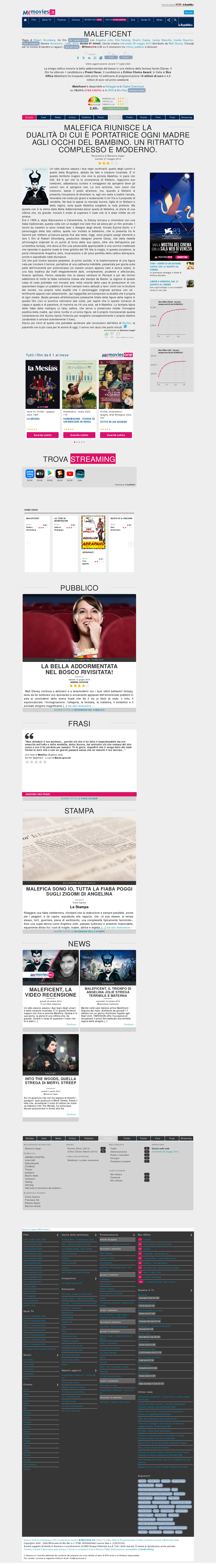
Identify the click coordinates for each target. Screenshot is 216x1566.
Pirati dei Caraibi (167, 1506)
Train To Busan (106, 1253)
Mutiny (103, 1357)
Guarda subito (43, 435)
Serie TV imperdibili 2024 (35, 1320)
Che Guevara (155, 1532)
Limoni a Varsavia (69, 1253)
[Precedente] (27, 544)
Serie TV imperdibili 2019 (35, 1344)
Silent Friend (105, 1284)
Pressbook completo (120, 1161)
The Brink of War (69, 1401)
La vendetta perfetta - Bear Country (77, 1249)
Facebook (115, 1177)
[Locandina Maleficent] (35, 203)
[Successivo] (131, 544)
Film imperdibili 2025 (33, 1244)
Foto (158, 117)
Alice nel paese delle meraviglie (172, 1528)
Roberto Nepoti (32, 1202)
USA (68, 43)
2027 (26, 1239)
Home (27, 1540)
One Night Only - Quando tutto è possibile (161, 1267)
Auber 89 (104, 1371)
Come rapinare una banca (111, 1293)
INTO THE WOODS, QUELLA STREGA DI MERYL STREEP (50, 1080)
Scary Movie (153, 1481)
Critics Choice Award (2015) (83, 1151)
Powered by (120, 485)
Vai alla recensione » (81, 706)
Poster (143, 117)
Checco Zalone (145, 1498)
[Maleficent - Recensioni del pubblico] (79, 656)
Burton (127, 323)
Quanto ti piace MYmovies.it (36, 1229)
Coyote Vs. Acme (107, 1258)
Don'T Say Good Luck (71, 1410)
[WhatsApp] (95, 58)
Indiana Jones (167, 1511)
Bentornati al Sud (69, 1336)
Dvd (99, 1540)
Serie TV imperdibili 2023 (35, 1325)
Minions (142, 1481)
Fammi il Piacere (107, 1288)
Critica (72, 117)
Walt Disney (176, 43)
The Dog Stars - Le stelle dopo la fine (78, 1239)
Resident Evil (67, 1312)
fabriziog (29, 1184)
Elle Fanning (122, 40)
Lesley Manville (162, 40)
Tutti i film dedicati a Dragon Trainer (154, 1489)
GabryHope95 (32, 1163)
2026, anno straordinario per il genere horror (157, 1418)
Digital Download (133, 86)
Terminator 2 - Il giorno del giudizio (115, 1244)
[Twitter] (83, 58)
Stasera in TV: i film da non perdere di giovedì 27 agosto (162, 1443)
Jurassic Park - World (181, 1502)
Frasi (172, 117)
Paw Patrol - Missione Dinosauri (114, 1326)
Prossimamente (127, 1540)
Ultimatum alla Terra (147, 1302)
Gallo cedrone (144, 1365)
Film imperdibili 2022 (33, 1258)
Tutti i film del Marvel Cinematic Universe (156, 1523)
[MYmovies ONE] (117, 355)
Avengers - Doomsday (71, 1308)
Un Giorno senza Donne (72, 1406)
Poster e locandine (119, 1154)
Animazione (29, 1373)
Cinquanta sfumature (148, 1506)
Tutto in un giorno (113, 421)
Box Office (112, 1540)
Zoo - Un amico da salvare (149, 1357)
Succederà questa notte (72, 1350)
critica (129, 46)
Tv (104, 1540)
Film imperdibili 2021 (33, 1263)
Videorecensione (118, 1151)
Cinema (35, 1540)
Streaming (186, 117)
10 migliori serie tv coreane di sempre (40, 1349)
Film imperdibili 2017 (33, 1282)
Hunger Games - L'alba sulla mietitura (78, 1298)
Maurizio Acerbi (33, 1206)
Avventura (56, 43)
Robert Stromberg (44, 40)
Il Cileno (65, 1258)
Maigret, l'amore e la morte (73, 1387)
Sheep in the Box (69, 1263)
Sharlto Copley (141, 40)
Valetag (28, 1181)
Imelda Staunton (183, 40)
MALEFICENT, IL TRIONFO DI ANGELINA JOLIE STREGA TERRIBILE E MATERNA (108, 992)
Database (46, 1540)
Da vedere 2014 (78, 40)
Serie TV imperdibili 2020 (35, 1339)
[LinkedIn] (89, 58)
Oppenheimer (160, 1498)
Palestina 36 (67, 1322)
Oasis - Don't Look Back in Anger (114, 1366)
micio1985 (30, 1160)
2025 (38, 1239)
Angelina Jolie (104, 40)
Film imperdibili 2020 (33, 1267)
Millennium (173, 1515)
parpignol (29, 1172)
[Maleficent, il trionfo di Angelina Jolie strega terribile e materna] (108, 980)
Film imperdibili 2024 (33, 1249)
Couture (65, 1267)
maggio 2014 (144, 43)
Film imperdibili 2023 (33, 1253)
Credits (27, 1549)
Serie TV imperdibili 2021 (35, 1335)
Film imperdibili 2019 (33, 1272)
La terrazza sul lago (146, 1349)
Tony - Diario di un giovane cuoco (76, 1244)
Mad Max (143, 1532)
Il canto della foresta (70, 1359)
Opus (174, 1489)
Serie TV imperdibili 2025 (35, 1316)
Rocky (178, 1532)
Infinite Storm (144, 1341)
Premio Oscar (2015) (79, 1148)
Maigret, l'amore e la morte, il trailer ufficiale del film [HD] (162, 1467)
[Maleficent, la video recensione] (51, 980)
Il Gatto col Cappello (70, 1341)
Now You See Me (146, 1485)
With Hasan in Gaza (108, 1385)
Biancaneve (179, 1494)
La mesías (33, 418)
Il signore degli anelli (147, 1528)
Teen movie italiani (147, 1519)
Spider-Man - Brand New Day (156, 1253)
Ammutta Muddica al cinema (150, 1310)
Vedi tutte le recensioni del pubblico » (43, 1187)
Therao (28, 1169)
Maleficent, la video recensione (83, 1160)
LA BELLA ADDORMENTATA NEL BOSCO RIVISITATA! (79, 669)
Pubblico (86, 117)
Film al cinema (30, 1291)
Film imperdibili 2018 (33, 1277)
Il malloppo (105, 1279)
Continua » (72, 1024)
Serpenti (103, 1362)
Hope (64, 1326)
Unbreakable (181, 1511)
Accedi (189, 12)
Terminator (168, 1532)
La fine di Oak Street (152, 1277)
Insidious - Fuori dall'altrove (155, 1263)
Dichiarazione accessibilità (124, 1549)
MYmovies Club (171, 1540)
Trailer (129, 117)
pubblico (139, 46)
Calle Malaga (67, 1317)
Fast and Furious (165, 1519)
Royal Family (144, 1502)
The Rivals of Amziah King (73, 1392)
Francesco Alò (32, 1199)
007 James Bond (184, 1506)
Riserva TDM (102, 1549)
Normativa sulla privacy (54, 1549)
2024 (44, 1239)
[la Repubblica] (177, 6)
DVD (111, 90)
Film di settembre (31, 1300)
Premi (101, 117)
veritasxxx (30, 1178)
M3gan (159, 1485)
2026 (32, 1239)
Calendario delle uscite (72, 1283)
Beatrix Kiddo (31, 1175)
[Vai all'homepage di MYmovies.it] (39, 14)
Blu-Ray (122, 90)
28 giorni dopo (179, 1481)
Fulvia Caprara (32, 1196)
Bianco (65, 1364)
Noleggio (111, 86)
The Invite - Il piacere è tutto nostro (77, 1294)
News (58, 117)
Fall (139, 1380)
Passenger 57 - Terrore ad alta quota (154, 1326)
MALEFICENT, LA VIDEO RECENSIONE (50, 992)
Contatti (37, 1549)
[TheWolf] (30, 1166)
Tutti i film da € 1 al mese (47, 354)
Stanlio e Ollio (144, 1334)
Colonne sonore (153, 1540)
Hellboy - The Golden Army (150, 1318)
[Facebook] (78, 58)
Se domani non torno (71, 1355)
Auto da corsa (145, 1511)
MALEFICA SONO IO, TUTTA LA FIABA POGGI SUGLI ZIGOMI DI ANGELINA (79, 891)
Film (55, 1540)
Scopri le (79, 709)
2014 (75, 43)
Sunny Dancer (106, 1262)
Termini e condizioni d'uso (81, 1549)
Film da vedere (30, 1286)
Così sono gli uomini (70, 1382)
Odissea (147, 1249)
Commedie (28, 1359)
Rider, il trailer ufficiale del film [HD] (153, 1447)
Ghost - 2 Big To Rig (152, 1272)
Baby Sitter (174, 1498)
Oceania (147, 1239)
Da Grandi (142, 1295)
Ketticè (103, 1298)
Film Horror (28, 1369)
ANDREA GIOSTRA (34, 1157)
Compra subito (137, 90)
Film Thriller (29, 1364)
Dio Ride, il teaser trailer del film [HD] (154, 1431)
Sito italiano (116, 1174)
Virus (156, 1511)
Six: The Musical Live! (71, 1396)
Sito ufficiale (116, 1180)
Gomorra (166, 1481)
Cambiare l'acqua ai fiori (72, 1345)
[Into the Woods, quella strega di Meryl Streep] (51, 1070)
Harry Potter (160, 1515)
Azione (27, 1378)
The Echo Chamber (108, 1352)
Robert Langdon (146, 1515)
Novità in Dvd (29, 1305)
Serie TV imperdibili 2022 (35, 1330)
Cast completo (30, 43)
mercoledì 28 (127, 43)
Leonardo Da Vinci (161, 1502)
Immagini (114, 1158)
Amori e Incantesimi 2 (109, 1343)
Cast (43, 117)
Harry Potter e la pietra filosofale (76, 1272)
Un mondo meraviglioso (110, 1348)
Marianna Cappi (33, 1148)
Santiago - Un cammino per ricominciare (79, 1303)
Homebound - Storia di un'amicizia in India (79, 420)
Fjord (64, 1331)
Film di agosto (30, 1296)
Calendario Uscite (68, 1540)
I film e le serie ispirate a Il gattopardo (155, 1494)
